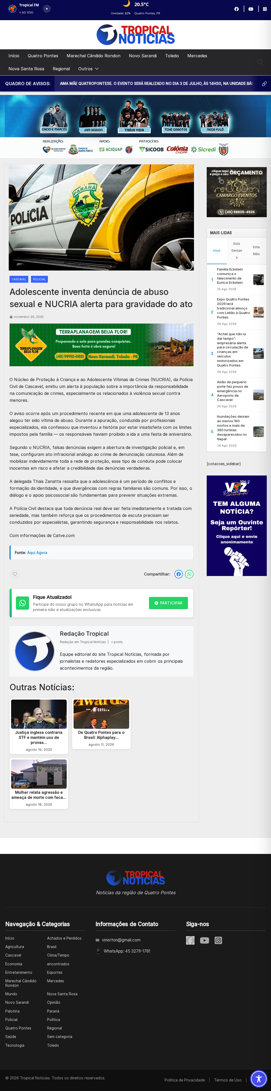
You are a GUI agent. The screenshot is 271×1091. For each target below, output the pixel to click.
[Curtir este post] (15, 574)
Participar (171, 603)
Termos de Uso (228, 1080)
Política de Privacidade (185, 1080)
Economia (13, 964)
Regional (61, 68)
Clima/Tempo (58, 955)
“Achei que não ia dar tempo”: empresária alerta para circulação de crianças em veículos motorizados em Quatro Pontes (232, 349)
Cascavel (19, 279)
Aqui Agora (37, 552)
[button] (96, 69)
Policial (39, 279)
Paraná (53, 1011)
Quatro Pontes (43, 55)
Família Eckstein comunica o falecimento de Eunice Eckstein (230, 276)
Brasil (51, 947)
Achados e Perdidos (64, 938)
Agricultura (14, 947)
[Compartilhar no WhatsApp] (189, 574)
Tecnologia (14, 1045)
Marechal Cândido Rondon (93, 55)
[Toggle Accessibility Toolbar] (259, 1079)
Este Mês (256, 250)
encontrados (58, 964)
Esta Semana (236, 250)
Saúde (10, 1037)
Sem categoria (59, 1037)
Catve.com (64, 535)
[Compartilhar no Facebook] (178, 574)
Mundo (11, 994)
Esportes (54, 972)
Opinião (53, 1002)
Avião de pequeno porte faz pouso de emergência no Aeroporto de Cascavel (232, 391)
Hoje (216, 250)
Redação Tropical (84, 633)
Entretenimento (18, 972)
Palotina (12, 1011)
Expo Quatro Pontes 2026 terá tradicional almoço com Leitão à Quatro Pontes (233, 308)
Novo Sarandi (143, 55)
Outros (85, 68)
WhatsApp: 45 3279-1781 (127, 951)
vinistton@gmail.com (121, 939)
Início (13, 55)
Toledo (172, 55)
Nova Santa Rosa (26, 68)
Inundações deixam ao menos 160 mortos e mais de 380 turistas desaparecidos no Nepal (233, 427)
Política (53, 1020)
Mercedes (197, 55)
